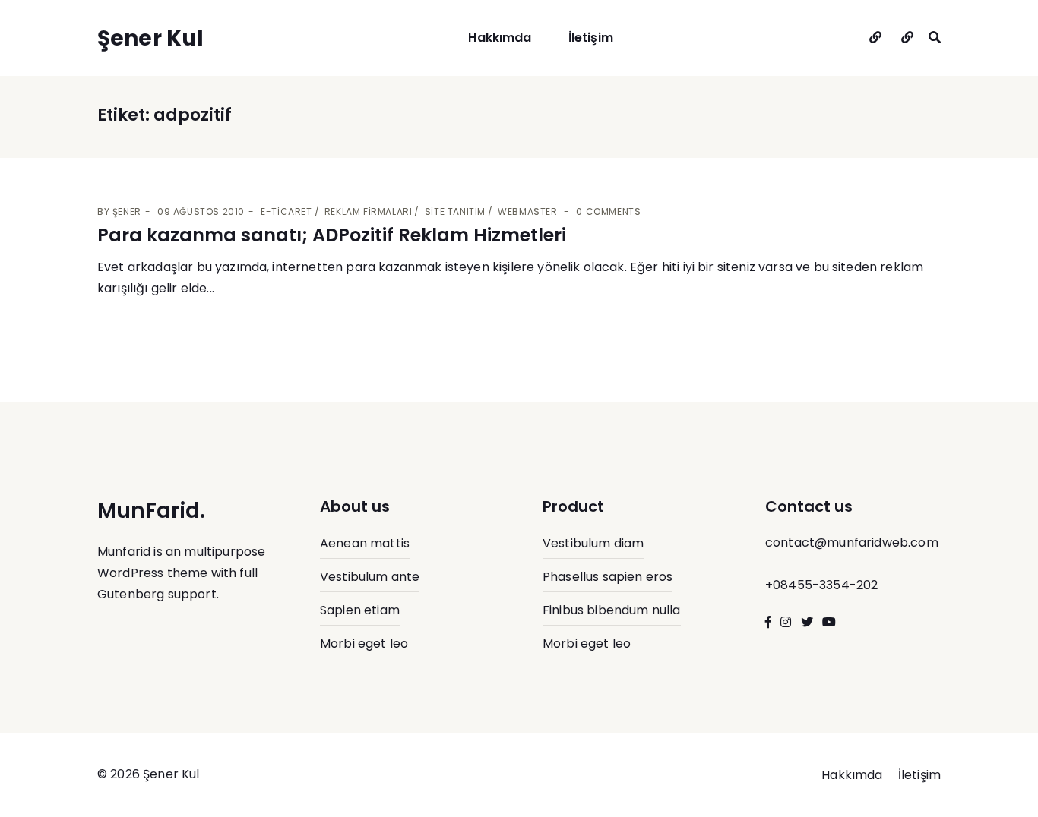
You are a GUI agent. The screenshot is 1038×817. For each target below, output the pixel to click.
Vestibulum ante (369, 576)
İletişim (590, 37)
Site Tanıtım (455, 211)
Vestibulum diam (593, 543)
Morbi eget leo (364, 643)
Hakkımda (499, 37)
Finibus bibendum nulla (612, 610)
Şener (126, 211)
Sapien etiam (360, 610)
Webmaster (527, 211)
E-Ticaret (286, 211)
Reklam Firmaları (368, 211)
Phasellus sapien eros (607, 576)
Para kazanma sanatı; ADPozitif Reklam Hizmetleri (331, 235)
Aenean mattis (365, 543)
